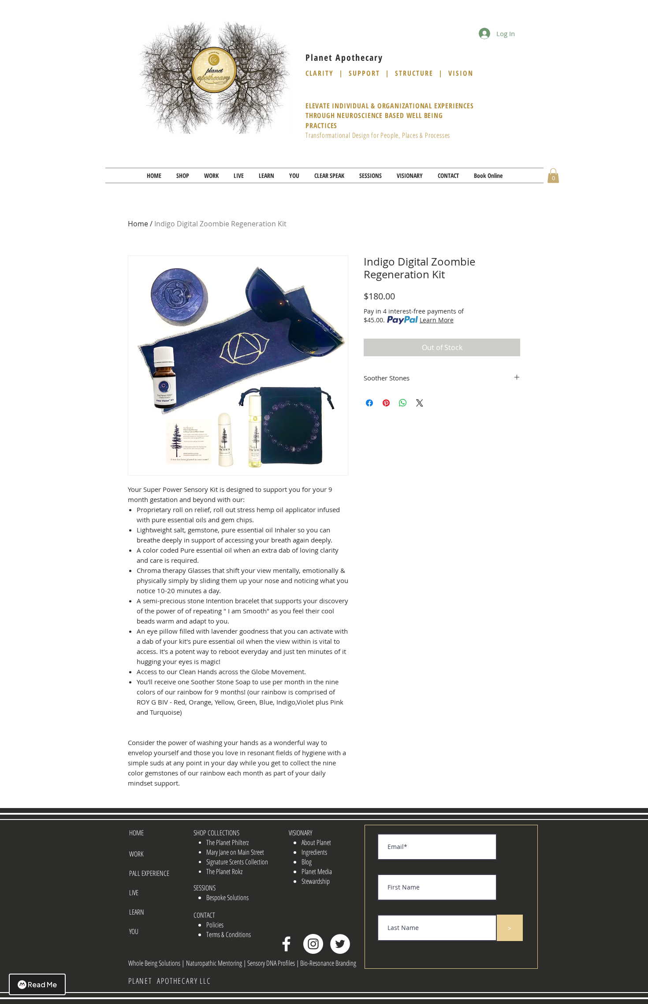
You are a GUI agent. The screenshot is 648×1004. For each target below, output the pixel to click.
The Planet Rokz (224, 871)
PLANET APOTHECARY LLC (169, 980)
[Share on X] (419, 403)
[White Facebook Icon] (286, 944)
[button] (183, 175)
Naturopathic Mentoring (214, 963)
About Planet (316, 842)
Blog (307, 862)
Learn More (437, 320)
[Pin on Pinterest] (386, 403)
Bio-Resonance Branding (328, 963)
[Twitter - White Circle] (340, 944)
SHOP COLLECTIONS (216, 833)
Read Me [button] (42, 984)
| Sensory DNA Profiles (269, 963)
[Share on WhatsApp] (403, 403)
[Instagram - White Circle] (313, 944)
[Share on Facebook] (369, 403)
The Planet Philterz (227, 842)
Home (138, 224)
